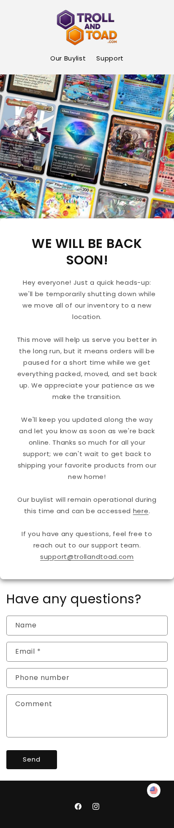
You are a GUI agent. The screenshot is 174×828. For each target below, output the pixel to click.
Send (32, 759)
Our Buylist (68, 58)
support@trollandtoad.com (87, 556)
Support (110, 58)
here (141, 510)
